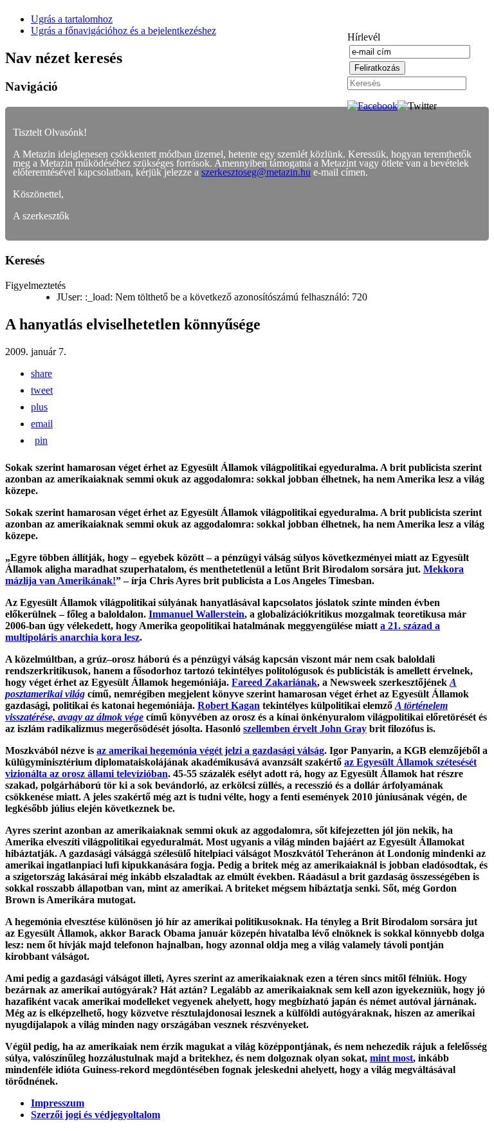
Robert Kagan (228, 705)
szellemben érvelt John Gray (305, 728)
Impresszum (57, 1103)
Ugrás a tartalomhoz (72, 19)
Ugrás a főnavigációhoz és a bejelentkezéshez (123, 30)
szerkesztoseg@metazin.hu (256, 172)
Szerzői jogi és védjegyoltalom (95, 1114)
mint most (391, 1058)
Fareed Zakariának (274, 682)
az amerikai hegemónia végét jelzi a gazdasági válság (210, 750)
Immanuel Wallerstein (196, 614)
